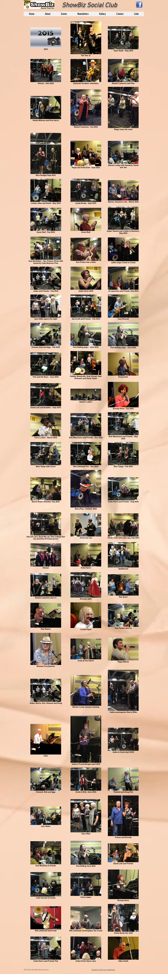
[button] (48, 14)
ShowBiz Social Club (89, 5)
